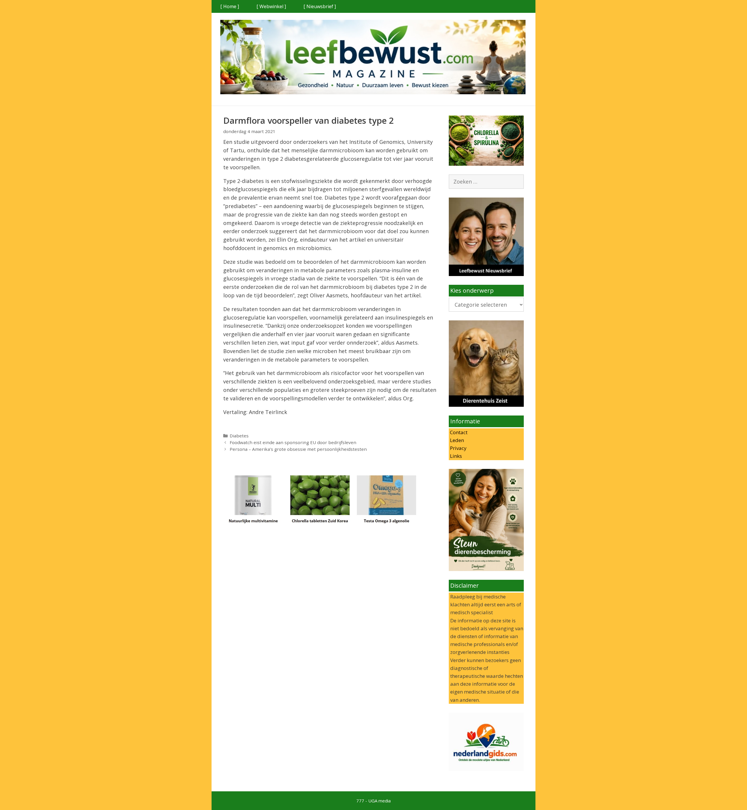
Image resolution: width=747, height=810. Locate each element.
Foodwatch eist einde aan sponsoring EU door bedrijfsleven (293, 442)
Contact (458, 432)
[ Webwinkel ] (271, 6)
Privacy (458, 448)
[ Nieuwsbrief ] (319, 6)
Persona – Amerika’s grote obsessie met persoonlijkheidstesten (298, 449)
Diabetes (239, 436)
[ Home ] (229, 6)
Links (455, 456)
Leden (456, 440)
